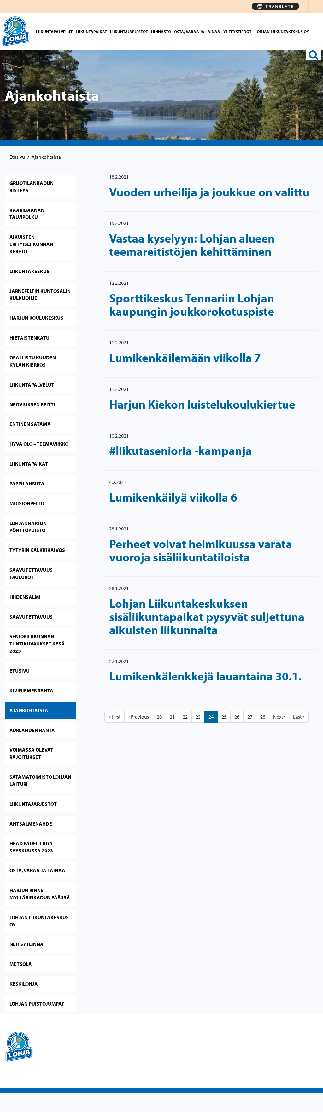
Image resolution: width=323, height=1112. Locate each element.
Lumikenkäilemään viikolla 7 (185, 357)
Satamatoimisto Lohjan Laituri (40, 780)
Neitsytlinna (26, 944)
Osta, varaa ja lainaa (197, 31)
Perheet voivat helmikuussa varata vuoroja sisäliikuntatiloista (200, 550)
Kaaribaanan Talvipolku (26, 214)
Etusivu (17, 157)
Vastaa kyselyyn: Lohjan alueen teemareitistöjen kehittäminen (192, 244)
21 (172, 717)
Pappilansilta (26, 483)
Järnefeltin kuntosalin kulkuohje (40, 294)
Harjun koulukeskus (36, 318)
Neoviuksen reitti (32, 404)
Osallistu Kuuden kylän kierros (32, 361)
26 (236, 717)
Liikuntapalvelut (54, 31)
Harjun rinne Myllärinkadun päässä (39, 894)
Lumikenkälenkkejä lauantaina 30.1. (205, 676)
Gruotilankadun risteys (31, 186)
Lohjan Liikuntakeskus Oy (282, 31)
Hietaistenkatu (29, 338)
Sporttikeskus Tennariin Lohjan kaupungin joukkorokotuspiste (191, 304)
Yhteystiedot (237, 31)
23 (198, 717)
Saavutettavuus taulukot (31, 573)
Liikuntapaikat (91, 31)
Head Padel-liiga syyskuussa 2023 (31, 847)
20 (159, 717)
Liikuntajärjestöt (129, 31)
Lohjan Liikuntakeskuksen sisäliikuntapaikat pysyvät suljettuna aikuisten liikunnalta (206, 616)
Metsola (20, 964)
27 (249, 717)
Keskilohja (23, 984)
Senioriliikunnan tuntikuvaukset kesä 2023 (37, 643)
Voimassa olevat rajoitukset (31, 753)
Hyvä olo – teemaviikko (38, 444)
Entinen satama (30, 424)
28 (262, 717)
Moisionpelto (26, 503)
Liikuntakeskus (29, 271)
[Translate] (275, 6)
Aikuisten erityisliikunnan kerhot (31, 244)
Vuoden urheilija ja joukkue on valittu (209, 191)
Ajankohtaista (28, 710)
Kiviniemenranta (31, 690)
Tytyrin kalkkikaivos (37, 550)
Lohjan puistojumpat (36, 1003)
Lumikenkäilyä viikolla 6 (173, 497)
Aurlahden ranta (32, 730)
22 (185, 717)
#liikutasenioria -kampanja (180, 450)
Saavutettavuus (31, 617)
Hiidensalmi (25, 597)
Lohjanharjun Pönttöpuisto (28, 527)
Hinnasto (161, 31)
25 (223, 717)
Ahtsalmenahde (30, 824)
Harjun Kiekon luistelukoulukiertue (202, 404)
